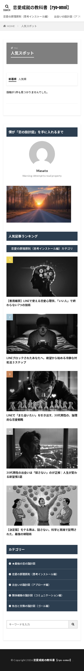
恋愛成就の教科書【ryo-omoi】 (42, 7)
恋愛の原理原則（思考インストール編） (26, 16)
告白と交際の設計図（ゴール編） (31, 606)
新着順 (12, 79)
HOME (11, 26)
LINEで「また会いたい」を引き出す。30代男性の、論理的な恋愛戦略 (41, 417)
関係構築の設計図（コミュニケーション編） (38, 595)
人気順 (22, 79)
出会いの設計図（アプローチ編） (31, 584)
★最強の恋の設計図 (23, 563)
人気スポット (29, 26)
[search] (73, 624)
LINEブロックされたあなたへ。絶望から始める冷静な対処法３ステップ (41, 360)
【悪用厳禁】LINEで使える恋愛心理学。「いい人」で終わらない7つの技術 (41, 303)
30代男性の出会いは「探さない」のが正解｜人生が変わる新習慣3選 (41, 475)
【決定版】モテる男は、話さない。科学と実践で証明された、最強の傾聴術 (41, 532)
